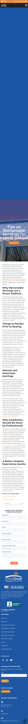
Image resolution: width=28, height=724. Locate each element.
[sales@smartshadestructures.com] (2, 718)
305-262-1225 (4, 713)
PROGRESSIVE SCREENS (8, 625)
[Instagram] (7, 660)
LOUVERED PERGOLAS (7, 632)
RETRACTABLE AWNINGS (8, 628)
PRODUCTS (4, 621)
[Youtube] (11, 660)
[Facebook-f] (3, 660)
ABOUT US (4, 618)
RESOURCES (4, 645)
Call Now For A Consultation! (20, 1)
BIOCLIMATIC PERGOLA (8, 635)
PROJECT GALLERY (6, 638)
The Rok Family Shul (8, 499)
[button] (26, 5)
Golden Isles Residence (9, 496)
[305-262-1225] (2, 711)
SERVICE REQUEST (6, 649)
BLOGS (3, 642)
